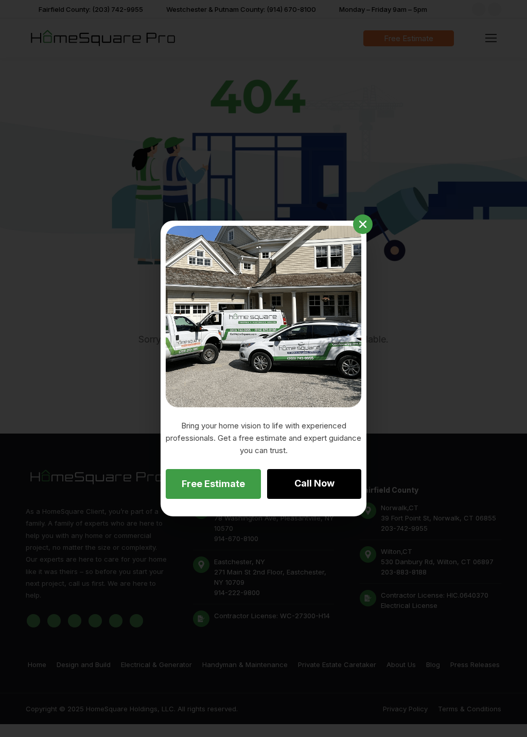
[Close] (363, 224)
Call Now (314, 483)
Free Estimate (213, 483)
